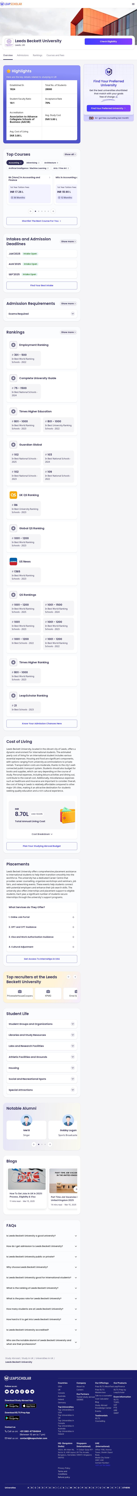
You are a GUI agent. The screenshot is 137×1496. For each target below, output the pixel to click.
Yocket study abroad (86, 1397)
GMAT (116, 1413)
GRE (115, 1410)
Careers (80, 1389)
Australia (61, 1396)
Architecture (51, 162)
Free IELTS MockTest (104, 1386)
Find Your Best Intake (41, 285)
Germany (62, 1402)
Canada (61, 1393)
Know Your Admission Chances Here (42, 723)
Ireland (61, 1399)
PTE (115, 1407)
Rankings (37, 55)
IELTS (97, 1418)
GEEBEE (80, 1399)
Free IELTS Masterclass (100, 1390)
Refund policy (64, 1477)
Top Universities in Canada (66, 1421)
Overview (8, 55)
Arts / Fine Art (61, 168)
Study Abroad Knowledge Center (103, 1406)
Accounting (15, 162)
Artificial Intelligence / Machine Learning (28, 168)
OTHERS (126, 1487)
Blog (97, 1402)
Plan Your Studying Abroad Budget (42, 846)
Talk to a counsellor (103, 1395)
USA (60, 1386)
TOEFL (116, 1402)
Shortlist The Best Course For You (40, 221)
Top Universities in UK (66, 1416)
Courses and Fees (55, 55)
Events (98, 1411)
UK (59, 1389)
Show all (69, 154)
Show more (67, 241)
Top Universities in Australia (66, 1427)
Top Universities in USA (66, 1411)
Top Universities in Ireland (66, 1432)
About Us (81, 1386)
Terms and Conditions (62, 1472)
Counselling (100, 1421)
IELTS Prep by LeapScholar (120, 1390)
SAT (115, 1405)
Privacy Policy (64, 1468)
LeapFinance (119, 1386)
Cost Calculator (102, 1399)
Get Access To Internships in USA (42, 958)
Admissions (23, 55)
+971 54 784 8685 (102, 1465)
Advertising (32, 162)
